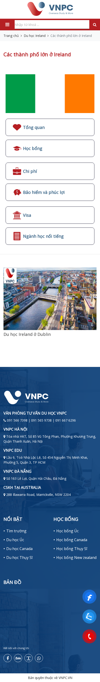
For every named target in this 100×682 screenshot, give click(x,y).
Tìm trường (16, 530)
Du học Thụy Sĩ (19, 557)
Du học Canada (19, 548)
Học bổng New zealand (76, 557)
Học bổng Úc (67, 530)
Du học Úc (15, 539)
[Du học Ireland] (50, 93)
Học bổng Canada (71, 539)
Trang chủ (11, 35)
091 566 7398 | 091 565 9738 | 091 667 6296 (41, 420)
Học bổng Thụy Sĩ (71, 548)
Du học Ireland (35, 35)
